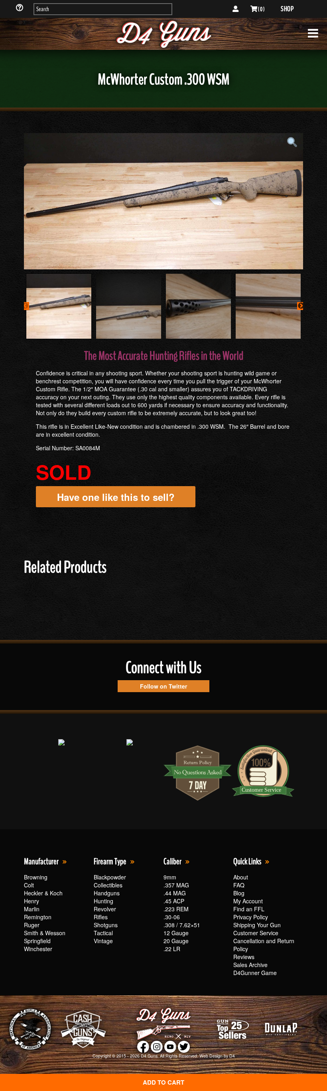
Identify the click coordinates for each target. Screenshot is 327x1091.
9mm (170, 877)
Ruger (31, 925)
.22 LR (172, 949)
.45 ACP (174, 901)
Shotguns (106, 925)
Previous (25, 306)
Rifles (101, 917)
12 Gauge (176, 933)
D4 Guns (149, 1056)
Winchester (38, 949)
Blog (238, 893)
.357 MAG (176, 885)
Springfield (37, 941)
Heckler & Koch (43, 893)
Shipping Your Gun (257, 925)
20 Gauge (176, 941)
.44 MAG (175, 893)
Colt (29, 885)
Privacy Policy (250, 917)
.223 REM (176, 909)
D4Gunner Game (255, 973)
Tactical (103, 933)
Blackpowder (110, 877)
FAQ (238, 885)
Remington (37, 917)
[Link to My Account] (235, 9)
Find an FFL (248, 909)
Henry (31, 901)
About (240, 877)
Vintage (103, 941)
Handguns (107, 893)
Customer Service (255, 933)
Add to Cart (163, 1082)
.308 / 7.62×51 (182, 925)
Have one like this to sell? (116, 497)
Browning (35, 877)
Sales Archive (250, 965)
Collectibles (108, 885)
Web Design (211, 1056)
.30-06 (172, 917)
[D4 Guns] (163, 34)
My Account (248, 901)
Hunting (103, 901)
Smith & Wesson (44, 933)
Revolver (105, 909)
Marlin (31, 909)
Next (301, 306)
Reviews (243, 957)
